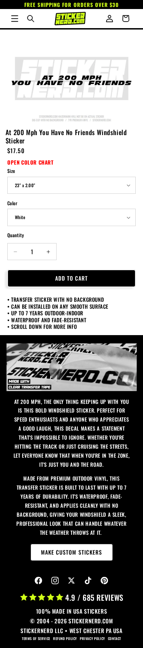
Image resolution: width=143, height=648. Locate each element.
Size (11, 170)
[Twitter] (71, 580)
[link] (72, 367)
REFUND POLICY (65, 638)
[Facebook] (38, 580)
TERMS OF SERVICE (36, 638)
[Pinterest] (104, 580)
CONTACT (114, 638)
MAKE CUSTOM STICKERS (71, 552)
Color (12, 203)
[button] (15, 18)
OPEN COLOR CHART (30, 162)
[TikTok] (88, 580)
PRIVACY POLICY (92, 638)
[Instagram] (55, 580)
